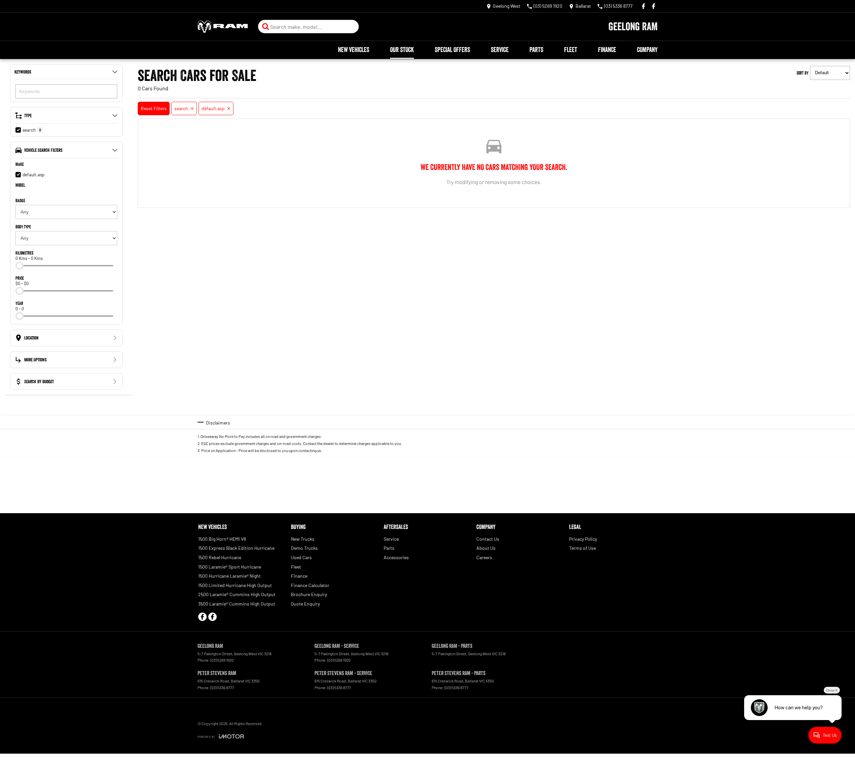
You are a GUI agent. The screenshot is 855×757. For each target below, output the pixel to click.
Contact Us (487, 539)
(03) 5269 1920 (222, 660)
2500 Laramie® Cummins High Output (236, 594)
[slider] (19, 266)
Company (647, 50)
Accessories (396, 557)
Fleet (570, 50)
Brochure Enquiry (309, 594)
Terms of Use (582, 548)
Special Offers (452, 50)
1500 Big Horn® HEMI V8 (222, 539)
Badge (20, 200)
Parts (536, 50)
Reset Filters (154, 108)
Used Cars (301, 557)
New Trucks (302, 539)
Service (500, 50)
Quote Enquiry (305, 604)
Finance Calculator (310, 585)
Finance (607, 50)
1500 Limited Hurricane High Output (235, 585)
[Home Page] (223, 27)
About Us (486, 548)
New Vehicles (353, 50)
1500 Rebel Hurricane (219, 557)
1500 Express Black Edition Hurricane (236, 548)
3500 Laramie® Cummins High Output (236, 604)
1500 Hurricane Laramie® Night (229, 576)
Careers (484, 557)
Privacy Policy (583, 539)
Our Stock (402, 50)
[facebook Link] (643, 6)
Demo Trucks (304, 548)
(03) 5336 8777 (222, 687)
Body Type (23, 226)
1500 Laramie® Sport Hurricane (229, 567)
